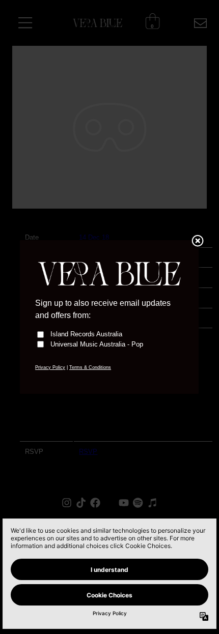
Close (197, 241)
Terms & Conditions (90, 367)
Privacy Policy (50, 367)
